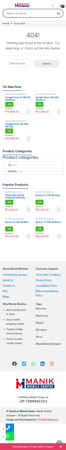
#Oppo (40, 322)
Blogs (6, 296)
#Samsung (42, 315)
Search (58, 13)
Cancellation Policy (46, 285)
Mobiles (22, 94)
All (6, 94)
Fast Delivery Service (15, 274)
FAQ (5, 291)
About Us (8, 280)
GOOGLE (12, 94)
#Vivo (39, 336)
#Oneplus (41, 329)
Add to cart (28, 112)
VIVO (19, 192)
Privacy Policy (44, 280)
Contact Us (9, 285)
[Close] (61, 446)
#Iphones (41, 308)
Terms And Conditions (48, 274)
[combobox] (28, 13)
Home (6, 23)
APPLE (42, 192)
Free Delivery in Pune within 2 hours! (33, 446)
